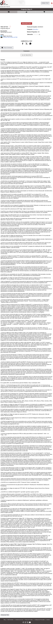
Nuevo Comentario (8, 47)
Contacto (48, 619)
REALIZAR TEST (26, 23)
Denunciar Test (5, 614)
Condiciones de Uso (19, 619)
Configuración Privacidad (40, 619)
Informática (35, 29)
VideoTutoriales (10, 619)
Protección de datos (29, 619)
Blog (5, 619)
